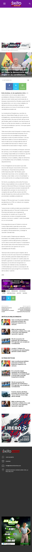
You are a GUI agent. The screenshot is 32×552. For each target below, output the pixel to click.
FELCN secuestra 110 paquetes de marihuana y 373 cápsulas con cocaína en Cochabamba (20, 341)
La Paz (3, 293)
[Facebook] (4, 298)
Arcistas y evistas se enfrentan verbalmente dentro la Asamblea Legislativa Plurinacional (23, 309)
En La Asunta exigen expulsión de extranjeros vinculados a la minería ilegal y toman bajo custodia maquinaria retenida (20, 374)
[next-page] (5, 410)
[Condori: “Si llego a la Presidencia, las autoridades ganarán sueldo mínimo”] (6, 351)
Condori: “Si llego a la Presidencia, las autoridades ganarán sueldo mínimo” (20, 350)
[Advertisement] (16, 24)
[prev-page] (2, 410)
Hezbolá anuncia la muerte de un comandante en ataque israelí (8, 309)
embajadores (14, 291)
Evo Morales (22, 291)
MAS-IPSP (19, 293)
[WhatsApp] (13, 298)
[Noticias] (16, 4)
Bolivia (8, 291)
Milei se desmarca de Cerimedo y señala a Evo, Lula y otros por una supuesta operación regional (20, 332)
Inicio (3, 48)
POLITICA (7, 48)
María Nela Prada (11, 293)
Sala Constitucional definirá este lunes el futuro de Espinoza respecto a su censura (20, 322)
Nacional (25, 293)
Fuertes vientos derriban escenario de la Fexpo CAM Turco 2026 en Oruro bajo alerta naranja (19, 394)
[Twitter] (8, 298)
